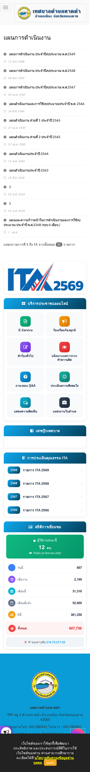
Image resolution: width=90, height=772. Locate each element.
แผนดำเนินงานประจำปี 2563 (27, 170)
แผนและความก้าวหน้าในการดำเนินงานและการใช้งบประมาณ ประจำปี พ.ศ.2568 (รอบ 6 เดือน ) (42, 223)
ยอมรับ (50, 763)
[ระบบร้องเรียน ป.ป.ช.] (6, 732)
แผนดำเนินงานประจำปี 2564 (27, 154)
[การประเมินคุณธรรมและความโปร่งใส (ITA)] (45, 277)
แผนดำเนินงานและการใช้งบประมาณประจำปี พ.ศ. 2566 (45, 104)
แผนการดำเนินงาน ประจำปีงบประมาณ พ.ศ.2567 (40, 87)
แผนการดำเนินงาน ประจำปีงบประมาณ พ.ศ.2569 (40, 54)
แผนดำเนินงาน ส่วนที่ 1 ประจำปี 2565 (33, 120)
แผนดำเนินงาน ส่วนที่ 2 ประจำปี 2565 (33, 137)
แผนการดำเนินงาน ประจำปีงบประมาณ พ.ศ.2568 (40, 71)
